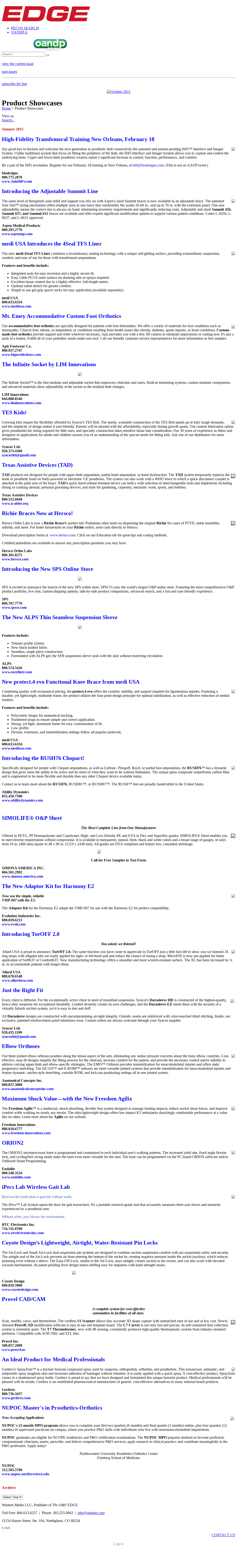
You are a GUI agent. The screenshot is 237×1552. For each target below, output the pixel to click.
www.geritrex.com (16, 1398)
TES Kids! (14, 412)
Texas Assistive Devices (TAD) (37, 465)
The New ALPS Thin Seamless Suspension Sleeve (60, 617)
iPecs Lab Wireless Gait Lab (36, 1187)
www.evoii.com (13, 924)
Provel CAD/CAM (24, 1299)
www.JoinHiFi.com (17, 181)
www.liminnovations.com (21, 403)
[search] (47, 55)
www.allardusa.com (17, 980)
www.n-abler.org (15, 503)
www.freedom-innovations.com (26, 1133)
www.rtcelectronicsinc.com (23, 1233)
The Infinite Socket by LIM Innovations (49, 364)
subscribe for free (14, 84)
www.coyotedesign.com (20, 1289)
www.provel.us (13, 1350)
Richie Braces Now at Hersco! (37, 513)
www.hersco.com (62, 535)
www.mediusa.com (16, 306)
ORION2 (12, 1143)
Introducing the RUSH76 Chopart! (43, 758)
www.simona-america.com (22, 876)
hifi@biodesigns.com (148, 165)
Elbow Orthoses (21, 1046)
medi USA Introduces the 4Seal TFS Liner (52, 244)
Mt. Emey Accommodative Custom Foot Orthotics (61, 316)
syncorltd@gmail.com (19, 455)
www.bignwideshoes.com (21, 354)
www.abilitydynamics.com (22, 800)
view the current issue (18, 64)
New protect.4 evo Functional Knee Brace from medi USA (71, 682)
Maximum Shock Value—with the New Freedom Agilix (67, 1099)
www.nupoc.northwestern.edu (25, 1474)
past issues (9, 72)
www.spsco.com (14, 607)
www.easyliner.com (17, 672)
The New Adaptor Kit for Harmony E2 (48, 886)
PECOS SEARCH (25, 28)
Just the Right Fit (22, 990)
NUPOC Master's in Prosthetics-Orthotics (52, 1408)
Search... (8, 120)
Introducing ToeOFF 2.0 (30, 934)
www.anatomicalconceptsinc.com (27, 1089)
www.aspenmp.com (17, 234)
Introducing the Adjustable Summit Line (50, 191)
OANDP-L (19, 32)
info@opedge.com (91, 1513)
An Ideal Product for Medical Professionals (53, 1359)
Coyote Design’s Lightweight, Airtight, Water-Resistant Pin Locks (80, 1243)
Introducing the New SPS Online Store (47, 569)
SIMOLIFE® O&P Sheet (32, 818)
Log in (118, 1544)
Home (6, 108)
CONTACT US (223, 1535)
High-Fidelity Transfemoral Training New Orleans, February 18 (78, 139)
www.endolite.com (16, 1177)
